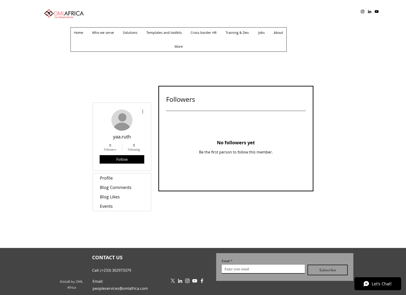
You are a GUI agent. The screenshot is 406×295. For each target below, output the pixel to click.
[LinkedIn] (369, 11)
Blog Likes (110, 197)
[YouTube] (376, 11)
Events (106, 206)
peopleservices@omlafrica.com (120, 288)
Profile (106, 178)
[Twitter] (173, 281)
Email (227, 261)
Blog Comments (116, 187)
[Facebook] (202, 281)
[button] (178, 46)
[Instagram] (362, 11)
